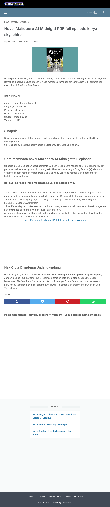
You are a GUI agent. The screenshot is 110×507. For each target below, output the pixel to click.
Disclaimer (40, 497)
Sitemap (67, 497)
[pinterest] (67, 301)
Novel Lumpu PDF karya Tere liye (50, 424)
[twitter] (42, 301)
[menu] (7, 12)
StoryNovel (51, 502)
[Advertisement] (55, 242)
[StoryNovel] (16, 4)
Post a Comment (31, 41)
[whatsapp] (93, 301)
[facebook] (17, 301)
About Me (78, 497)
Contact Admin (54, 497)
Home (30, 497)
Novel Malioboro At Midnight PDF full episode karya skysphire (55, 220)
